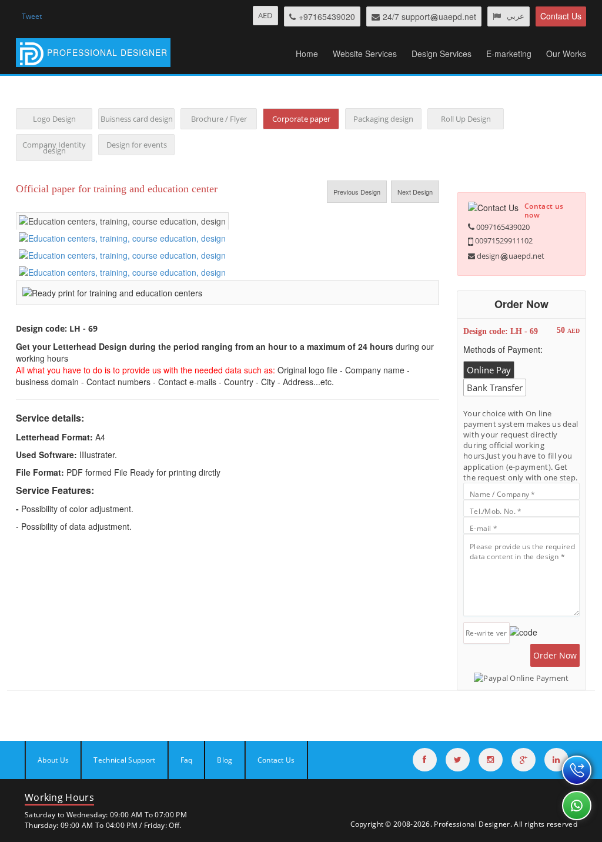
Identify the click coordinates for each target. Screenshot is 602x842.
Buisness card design (137, 118)
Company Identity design (54, 147)
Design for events (136, 144)
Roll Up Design (466, 118)
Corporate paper (301, 118)
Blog (224, 760)
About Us (53, 760)
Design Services (441, 53)
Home (307, 53)
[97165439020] (576, 770)
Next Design (415, 191)
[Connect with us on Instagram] (491, 759)
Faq (186, 760)
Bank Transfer (495, 387)
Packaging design (383, 118)
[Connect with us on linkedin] (556, 759)
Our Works (566, 53)
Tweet (32, 16)
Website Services (365, 53)
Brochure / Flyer (219, 118)
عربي (515, 16)
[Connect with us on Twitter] (458, 759)
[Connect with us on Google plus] (523, 759)
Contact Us (560, 16)
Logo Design (54, 118)
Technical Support (124, 760)
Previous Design (356, 191)
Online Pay (489, 370)
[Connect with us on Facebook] (425, 759)
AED (265, 15)
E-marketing (508, 53)
